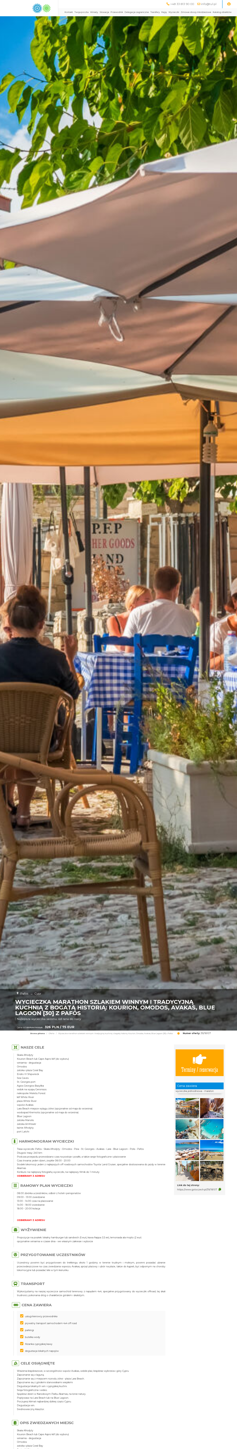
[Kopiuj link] (220, 1189)
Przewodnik (117, 12)
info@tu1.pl (209, 4)
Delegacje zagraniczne (137, 12)
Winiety (94, 12)
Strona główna (37, 1033)
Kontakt (69, 12)
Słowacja (104, 12)
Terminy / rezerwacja (199, 1069)
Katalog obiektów (222, 12)
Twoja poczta (81, 12)
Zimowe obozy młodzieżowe (196, 12)
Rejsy (164, 12)
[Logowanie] (229, 4)
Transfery (155, 12)
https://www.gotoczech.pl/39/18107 (197, 1189)
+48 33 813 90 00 (182, 4)
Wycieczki (173, 12)
